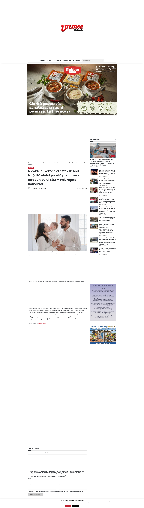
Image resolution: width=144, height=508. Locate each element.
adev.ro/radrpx (42, 323)
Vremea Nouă (34, 188)
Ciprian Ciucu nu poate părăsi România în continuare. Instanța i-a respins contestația (107, 251)
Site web (61, 485)
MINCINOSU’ (58, 60)
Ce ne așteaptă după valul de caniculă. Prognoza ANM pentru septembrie (107, 218)
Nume (29, 478)
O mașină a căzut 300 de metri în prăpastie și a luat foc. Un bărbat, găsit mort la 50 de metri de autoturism (107, 200)
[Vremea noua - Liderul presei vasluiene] (72, 28)
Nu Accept (75, 506)
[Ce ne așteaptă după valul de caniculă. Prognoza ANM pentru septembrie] (94, 219)
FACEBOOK (77, 60)
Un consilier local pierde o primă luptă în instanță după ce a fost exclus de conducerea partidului (107, 181)
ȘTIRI (42, 60)
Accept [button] (68, 506)
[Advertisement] (72, 10)
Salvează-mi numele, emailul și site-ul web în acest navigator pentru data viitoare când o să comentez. (56, 491)
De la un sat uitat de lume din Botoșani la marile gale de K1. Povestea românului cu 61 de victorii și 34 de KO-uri (107, 172)
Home (30, 162)
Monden (35, 162)
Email (29, 485)
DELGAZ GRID (67, 60)
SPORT (49, 60)
